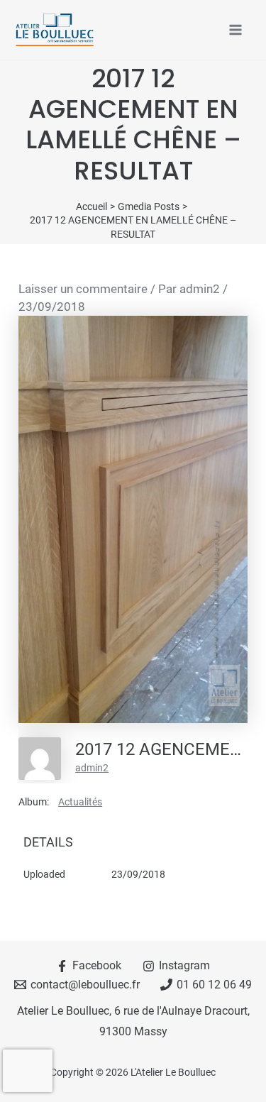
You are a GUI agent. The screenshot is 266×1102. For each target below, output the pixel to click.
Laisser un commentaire (83, 289)
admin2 (92, 767)
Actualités (80, 802)
